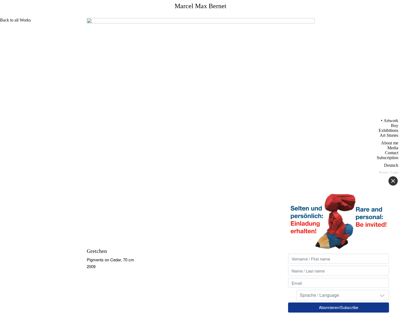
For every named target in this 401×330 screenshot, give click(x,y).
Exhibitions (388, 130)
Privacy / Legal (388, 172)
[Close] (393, 181)
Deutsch (391, 165)
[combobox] (342, 295)
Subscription (387, 157)
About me (389, 143)
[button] (382, 295)
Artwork (391, 120)
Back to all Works (15, 20)
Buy (394, 125)
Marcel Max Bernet (200, 6)
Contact (391, 152)
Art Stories (389, 135)
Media (392, 148)
